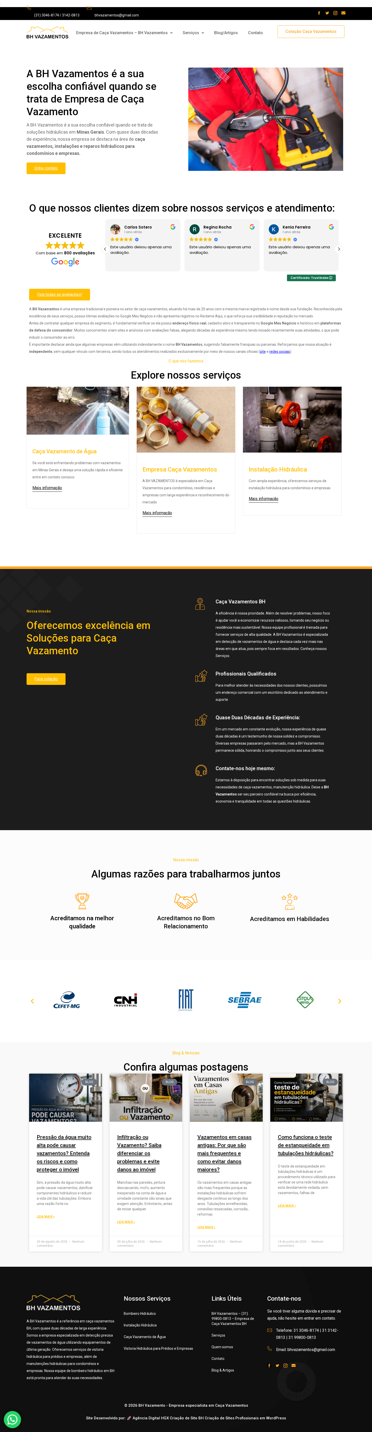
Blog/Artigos (226, 32)
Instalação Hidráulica (140, 1325)
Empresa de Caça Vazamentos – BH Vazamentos (122, 32)
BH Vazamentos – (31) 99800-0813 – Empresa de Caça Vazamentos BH (233, 1319)
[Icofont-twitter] (327, 13)
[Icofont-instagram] (335, 13)
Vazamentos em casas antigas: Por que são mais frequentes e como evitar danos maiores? (224, 1153)
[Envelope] (343, 13)
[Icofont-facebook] (319, 13)
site (263, 352)
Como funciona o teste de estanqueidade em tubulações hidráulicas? (306, 1145)
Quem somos (222, 1347)
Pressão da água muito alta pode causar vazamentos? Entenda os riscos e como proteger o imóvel (64, 1153)
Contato (255, 32)
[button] (124, 32)
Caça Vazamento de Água (145, 1337)
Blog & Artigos (223, 1370)
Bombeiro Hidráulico (140, 1314)
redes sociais (279, 352)
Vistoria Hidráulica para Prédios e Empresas (158, 1348)
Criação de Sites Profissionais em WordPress (245, 1418)
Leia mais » (46, 1216)
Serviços (191, 32)
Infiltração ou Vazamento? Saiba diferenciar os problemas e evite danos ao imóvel (139, 1153)
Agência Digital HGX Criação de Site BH (168, 1418)
